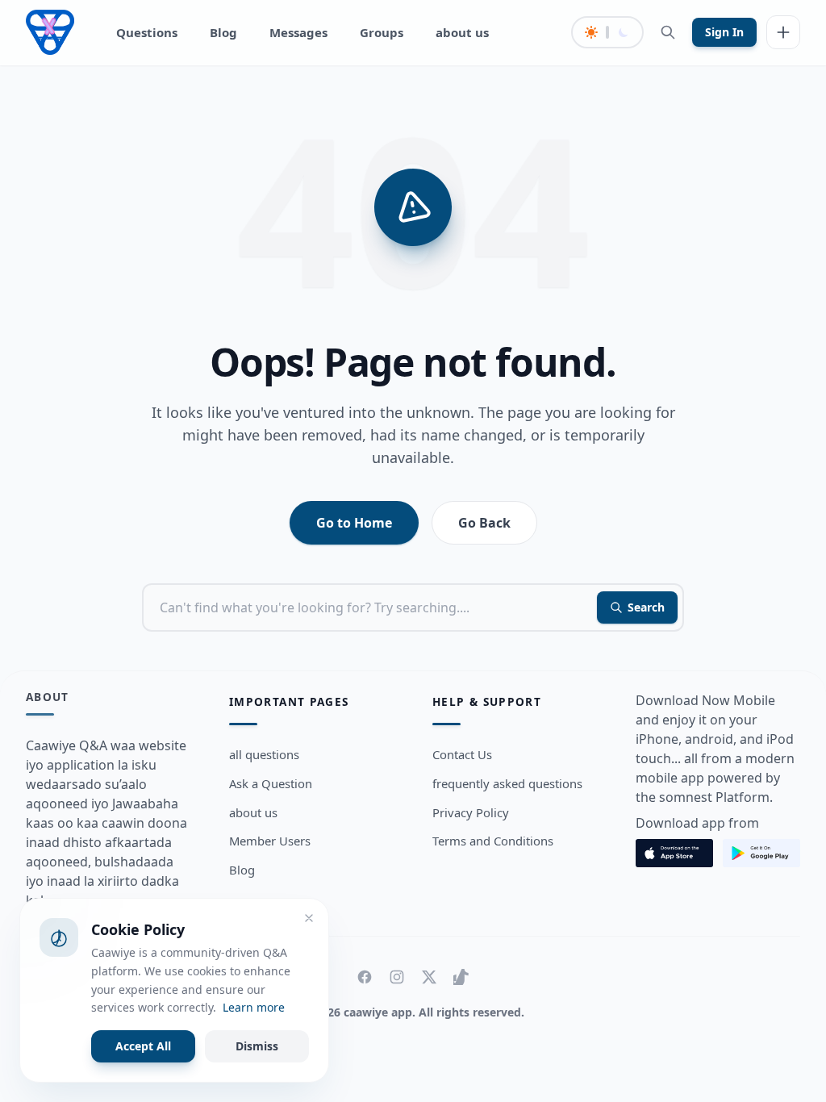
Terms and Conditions (492, 841)
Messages (298, 32)
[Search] (667, 32)
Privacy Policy (470, 812)
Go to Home (354, 523)
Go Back (484, 523)
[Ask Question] (783, 32)
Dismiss (257, 1046)
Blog (223, 32)
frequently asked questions (507, 783)
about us (462, 32)
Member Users (270, 841)
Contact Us (462, 754)
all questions (264, 754)
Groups (381, 32)
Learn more (254, 1007)
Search (646, 607)
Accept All (143, 1046)
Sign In (724, 32)
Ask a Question (270, 783)
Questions (146, 32)
